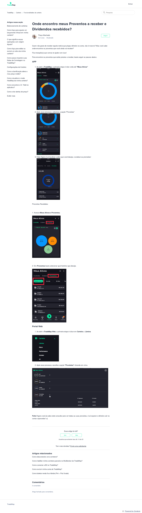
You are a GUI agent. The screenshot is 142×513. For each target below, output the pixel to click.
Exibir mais (11, 96)
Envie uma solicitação (78, 446)
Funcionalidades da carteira (32, 13)
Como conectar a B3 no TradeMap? (45, 465)
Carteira (18, 13)
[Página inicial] (11, 4)
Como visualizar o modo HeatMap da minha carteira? (17, 79)
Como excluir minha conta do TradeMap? (47, 469)
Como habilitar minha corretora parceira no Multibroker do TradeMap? (57, 461)
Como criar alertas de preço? (17, 91)
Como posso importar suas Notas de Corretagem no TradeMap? (17, 60)
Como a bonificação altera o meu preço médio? (17, 72)
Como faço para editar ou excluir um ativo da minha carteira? (16, 51)
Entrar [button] (130, 4)
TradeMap (10, 13)
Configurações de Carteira (16, 67)
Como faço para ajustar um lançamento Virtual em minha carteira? (17, 32)
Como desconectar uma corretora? (45, 456)
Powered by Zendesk (132, 511)
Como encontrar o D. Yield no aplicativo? (18, 86)
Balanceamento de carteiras (17, 26)
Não (76, 435)
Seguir (105, 35)
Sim (65, 435)
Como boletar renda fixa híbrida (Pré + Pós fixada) (50, 473)
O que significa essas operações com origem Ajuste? (15, 41)
